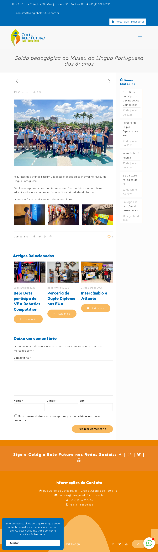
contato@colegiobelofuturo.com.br (37, 12)
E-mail (51, 400)
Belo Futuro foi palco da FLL (130, 180)
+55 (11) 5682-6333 (99, 4)
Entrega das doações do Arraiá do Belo (131, 206)
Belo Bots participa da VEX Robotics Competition (131, 98)
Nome (18, 400)
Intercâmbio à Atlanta (131, 155)
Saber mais (38, 534)
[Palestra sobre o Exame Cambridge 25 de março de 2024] (154, 536)
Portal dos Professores (130, 21)
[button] (149, 543)
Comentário (22, 357)
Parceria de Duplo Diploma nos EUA (61, 298)
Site (82, 400)
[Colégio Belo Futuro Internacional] (28, 37)
